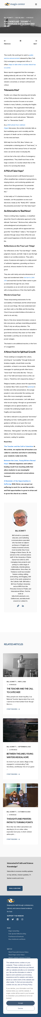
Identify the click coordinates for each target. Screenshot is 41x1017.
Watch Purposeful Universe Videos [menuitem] (18, 952)
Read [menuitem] (9, 928)
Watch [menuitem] (9, 949)
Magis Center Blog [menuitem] (13, 931)
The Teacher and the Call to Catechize (18, 446)
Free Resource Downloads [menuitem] (16, 936)
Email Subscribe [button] (14, 888)
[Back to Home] (16, 4)
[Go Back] (20, 41)
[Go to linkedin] (22, 606)
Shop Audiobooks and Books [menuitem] (16, 939)
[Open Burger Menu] (36, 4)
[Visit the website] (18, 606)
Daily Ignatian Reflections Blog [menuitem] (17, 933)
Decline (20, 1008)
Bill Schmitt (8, 17)
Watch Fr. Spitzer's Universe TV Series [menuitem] (19, 957)
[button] (3, 1014)
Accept (20, 1003)
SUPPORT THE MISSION (15, 916)
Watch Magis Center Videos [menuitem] (16, 955)
